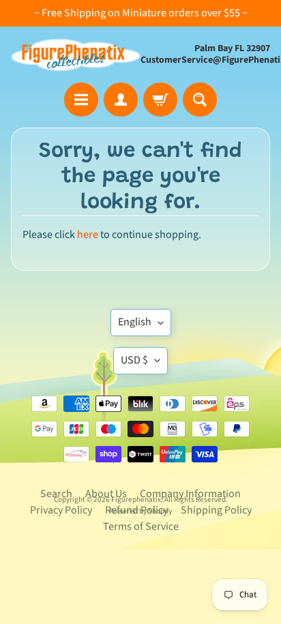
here (87, 234)
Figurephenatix (136, 499)
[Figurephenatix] (75, 55)
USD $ (134, 360)
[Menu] (81, 100)
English (134, 321)
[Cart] (160, 100)
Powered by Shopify (140, 511)
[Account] (121, 100)
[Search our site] (200, 100)
